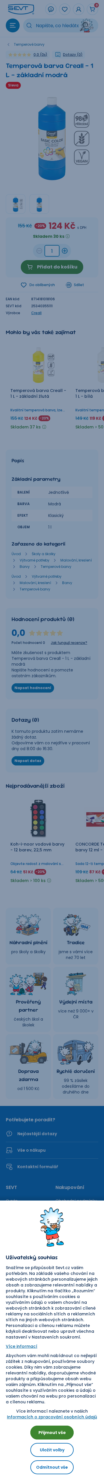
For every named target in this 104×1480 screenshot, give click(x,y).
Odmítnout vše (52, 1467)
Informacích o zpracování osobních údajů (52, 1417)
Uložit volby (52, 1450)
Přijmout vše (52, 1432)
